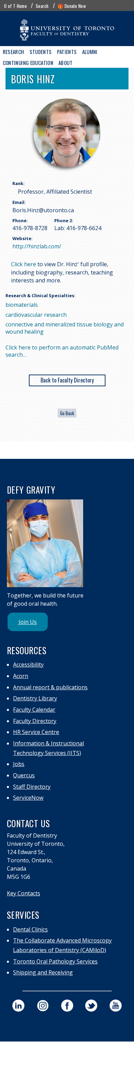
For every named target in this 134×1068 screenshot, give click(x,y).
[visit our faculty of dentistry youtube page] (116, 1006)
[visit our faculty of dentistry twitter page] (91, 1006)
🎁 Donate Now (72, 5)
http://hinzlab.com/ (36, 246)
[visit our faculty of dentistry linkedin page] (18, 1006)
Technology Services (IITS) (47, 753)
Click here (23, 264)
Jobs (18, 764)
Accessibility (28, 664)
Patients (67, 51)
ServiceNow (28, 797)
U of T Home (15, 5)
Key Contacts (23, 893)
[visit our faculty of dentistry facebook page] (67, 1006)
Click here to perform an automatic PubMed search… (62, 351)
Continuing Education (28, 62)
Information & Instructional (48, 743)
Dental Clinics (30, 929)
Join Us (28, 622)
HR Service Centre (36, 732)
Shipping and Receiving (43, 972)
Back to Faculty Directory (67, 380)
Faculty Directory (34, 721)
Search (42, 5)
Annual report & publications (50, 687)
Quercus (24, 775)
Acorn (20, 676)
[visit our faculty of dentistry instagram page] (43, 1006)
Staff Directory (32, 786)
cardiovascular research (36, 315)
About (65, 62)
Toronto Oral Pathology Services (55, 961)
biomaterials (21, 305)
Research (13, 51)
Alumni (90, 51)
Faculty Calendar (34, 709)
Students (41, 51)
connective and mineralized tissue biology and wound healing (64, 328)
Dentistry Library (35, 698)
